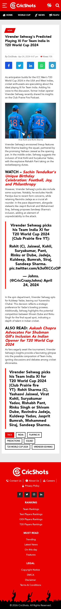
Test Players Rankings (31, 514)
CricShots (12, 56)
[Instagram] (34, 494)
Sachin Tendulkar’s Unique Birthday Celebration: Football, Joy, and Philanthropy (30, 178)
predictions (13, 441)
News (9, 30)
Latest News (31, 544)
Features (31, 554)
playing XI (34, 434)
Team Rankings (31, 509)
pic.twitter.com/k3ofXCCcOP (35, 268)
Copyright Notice (30, 569)
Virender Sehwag (43, 446)
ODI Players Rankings (30, 519)
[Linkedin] (41, 494)
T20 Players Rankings (31, 524)
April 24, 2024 (37, 282)
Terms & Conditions (30, 585)
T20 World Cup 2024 (17, 446)
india (20, 434)
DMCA (30, 574)
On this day (31, 549)
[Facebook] (20, 494)
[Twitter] (27, 494)
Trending (31, 539)
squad (29, 441)
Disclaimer (30, 580)
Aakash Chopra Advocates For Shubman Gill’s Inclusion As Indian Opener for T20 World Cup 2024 (30, 336)
